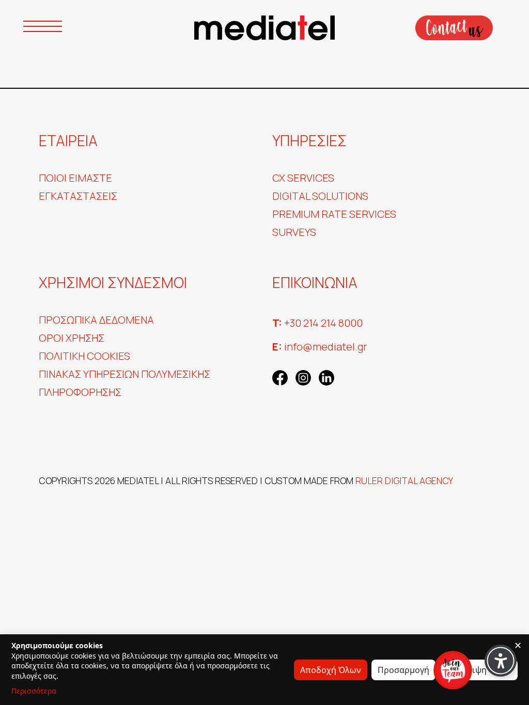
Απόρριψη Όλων (478, 670)
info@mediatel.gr (319, 347)
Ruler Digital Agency (404, 480)
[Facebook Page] (280, 376)
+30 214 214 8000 (317, 323)
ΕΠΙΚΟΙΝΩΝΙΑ (454, 28)
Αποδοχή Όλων (330, 670)
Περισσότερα (33, 691)
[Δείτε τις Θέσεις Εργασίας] (452, 670)
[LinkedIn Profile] (326, 376)
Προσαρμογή (403, 670)
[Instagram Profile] (303, 376)
